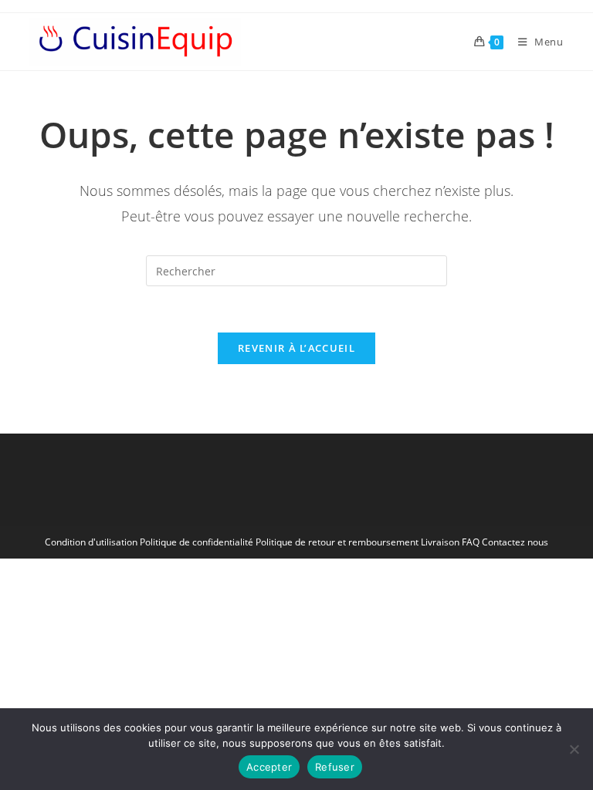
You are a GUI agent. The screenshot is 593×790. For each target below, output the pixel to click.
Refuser (334, 767)
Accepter (269, 767)
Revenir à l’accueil (296, 348)
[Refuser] (573, 749)
